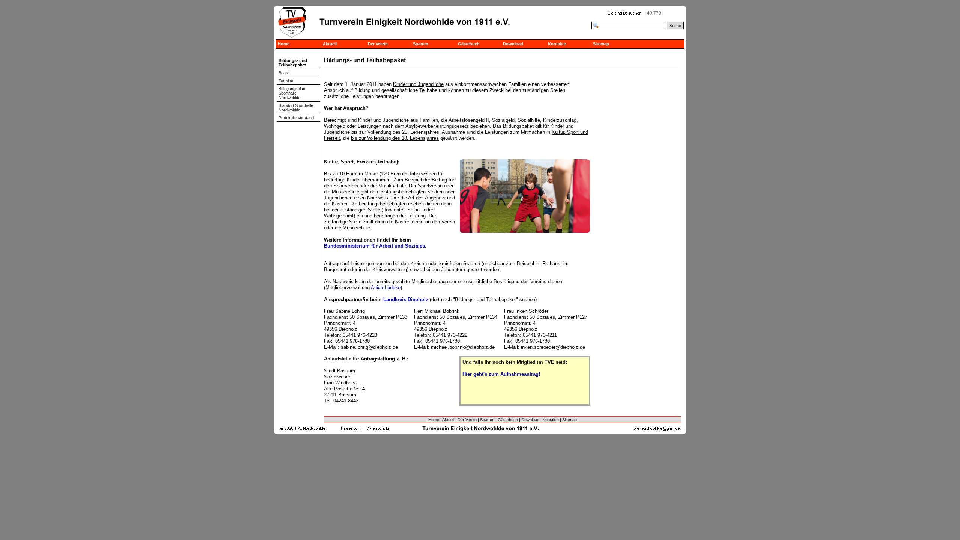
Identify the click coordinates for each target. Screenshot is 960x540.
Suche (675, 25)
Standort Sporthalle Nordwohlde (296, 107)
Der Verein (378, 44)
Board (284, 72)
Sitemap (601, 44)
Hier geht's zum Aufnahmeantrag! (501, 374)
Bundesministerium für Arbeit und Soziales (374, 246)
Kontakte (557, 44)
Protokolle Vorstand (296, 118)
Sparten (420, 44)
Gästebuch (469, 44)
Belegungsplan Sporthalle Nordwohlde (292, 93)
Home (284, 44)
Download (513, 44)
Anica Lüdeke (385, 287)
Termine (286, 80)
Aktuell (330, 44)
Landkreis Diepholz (405, 299)
